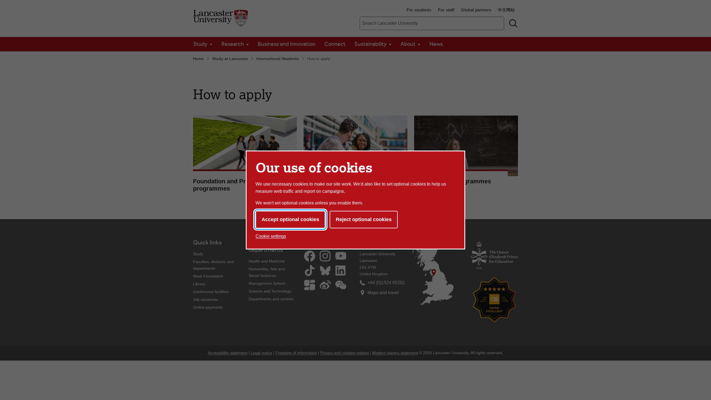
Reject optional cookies (364, 219)
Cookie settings (271, 236)
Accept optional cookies (290, 219)
